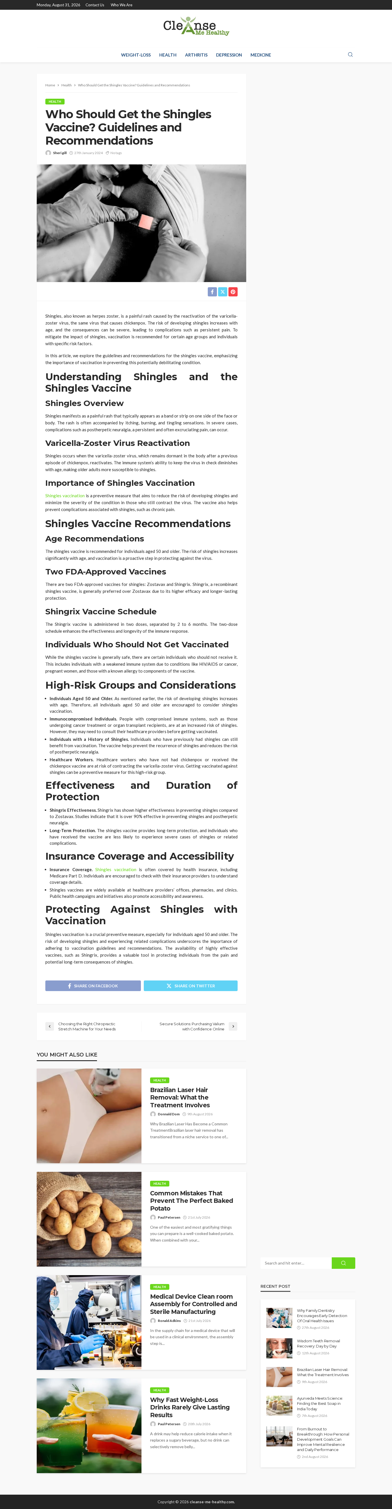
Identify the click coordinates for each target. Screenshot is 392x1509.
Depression (229, 54)
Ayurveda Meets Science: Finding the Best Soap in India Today (320, 1403)
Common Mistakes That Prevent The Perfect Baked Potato (191, 1201)
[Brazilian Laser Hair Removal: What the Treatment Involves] (89, 1116)
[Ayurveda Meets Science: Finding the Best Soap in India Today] (279, 1406)
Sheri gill (60, 153)
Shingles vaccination (65, 495)
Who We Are (121, 5)
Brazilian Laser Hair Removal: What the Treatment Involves (180, 1097)
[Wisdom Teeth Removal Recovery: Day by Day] (279, 1348)
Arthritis (196, 54)
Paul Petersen (169, 1217)
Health (167, 54)
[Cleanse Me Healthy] (195, 28)
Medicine (261, 54)
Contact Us (95, 5)
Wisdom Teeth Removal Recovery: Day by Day (318, 1343)
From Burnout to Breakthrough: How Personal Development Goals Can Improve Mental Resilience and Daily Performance (323, 1439)
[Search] (350, 54)
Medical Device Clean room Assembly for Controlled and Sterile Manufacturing (193, 1304)
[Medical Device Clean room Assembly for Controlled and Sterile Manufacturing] (89, 1322)
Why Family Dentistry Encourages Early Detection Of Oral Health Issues (322, 1315)
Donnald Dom (169, 1114)
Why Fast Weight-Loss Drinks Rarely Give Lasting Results (190, 1407)
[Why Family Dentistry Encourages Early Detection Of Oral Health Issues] (279, 1318)
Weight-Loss (136, 54)
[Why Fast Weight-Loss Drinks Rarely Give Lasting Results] (89, 1425)
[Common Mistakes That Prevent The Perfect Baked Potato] (89, 1219)
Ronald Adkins (169, 1320)
